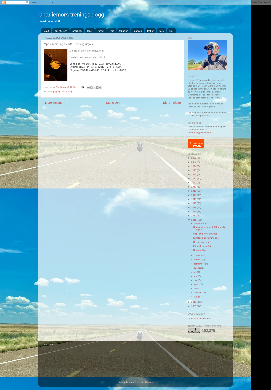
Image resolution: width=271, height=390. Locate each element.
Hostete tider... (200, 250)
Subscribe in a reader (199, 318)
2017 (194, 195)
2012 (194, 216)
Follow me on (198, 144)
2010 (194, 302)
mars (196, 288)
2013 (194, 211)
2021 (194, 178)
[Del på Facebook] (97, 87)
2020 (194, 183)
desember (199, 223)
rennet (101, 31)
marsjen (137, 31)
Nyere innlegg (53, 102)
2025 (194, 162)
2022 (194, 174)
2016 (194, 199)
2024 (194, 166)
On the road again (202, 242)
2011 (194, 220)
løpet (89, 31)
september (199, 264)
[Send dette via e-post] (88, 87)
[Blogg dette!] (91, 87)
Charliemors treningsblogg (71, 14)
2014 (194, 207)
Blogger (149, 382)
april (196, 284)
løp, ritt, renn (60, 31)
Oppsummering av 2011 (205, 234)
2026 (194, 158)
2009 (194, 306)
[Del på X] (94, 87)
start (46, 31)
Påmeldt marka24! (202, 246)
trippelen (123, 31)
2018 (194, 191)
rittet (112, 31)
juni (196, 276)
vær (171, 31)
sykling (69, 91)
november (199, 255)
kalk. (161, 31)
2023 (194, 170)
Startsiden (113, 102)
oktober (198, 260)
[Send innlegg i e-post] (82, 87)
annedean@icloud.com (199, 132)
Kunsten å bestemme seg (206, 238)
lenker (150, 31)
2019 (194, 187)
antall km (77, 31)
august (197, 268)
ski (63, 91)
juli (195, 272)
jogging (57, 91)
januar (197, 297)
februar (198, 293)
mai (196, 280)
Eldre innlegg (172, 102)
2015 (194, 203)
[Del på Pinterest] (100, 87)
